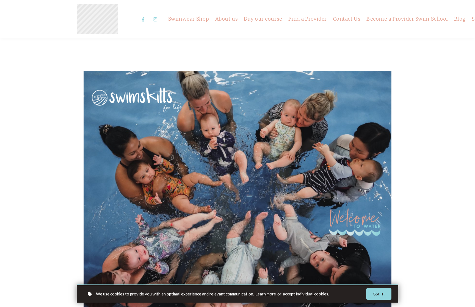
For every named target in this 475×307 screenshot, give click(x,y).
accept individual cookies (305, 293)
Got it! (379, 294)
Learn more (265, 293)
